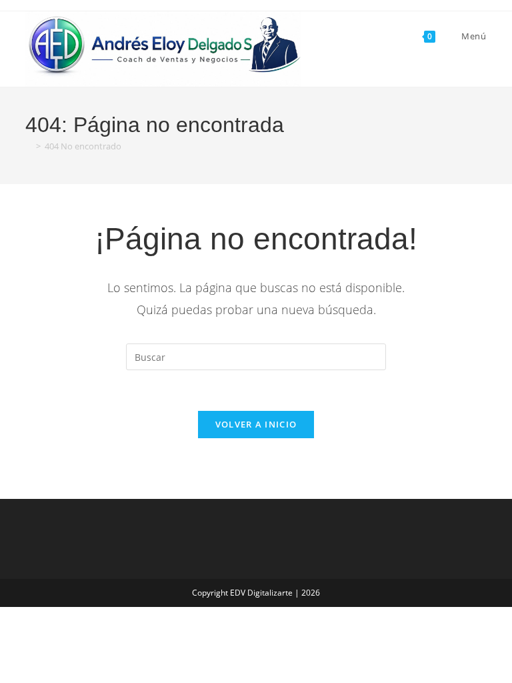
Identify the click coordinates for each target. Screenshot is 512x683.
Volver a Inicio (256, 424)
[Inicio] (28, 146)
